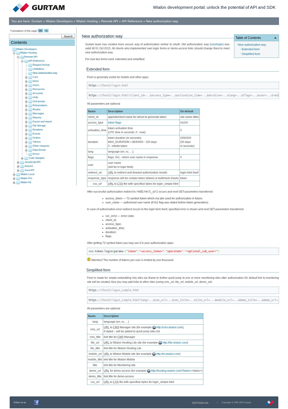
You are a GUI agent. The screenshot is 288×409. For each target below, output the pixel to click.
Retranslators (40, 105)
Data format (39, 149)
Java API (29, 170)
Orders (36, 137)
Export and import (42, 121)
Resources (39, 89)
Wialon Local (27, 174)
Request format (41, 64)
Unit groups (39, 101)
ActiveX (29, 166)
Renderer (38, 129)
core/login (217, 44)
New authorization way (162, 21)
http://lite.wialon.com (174, 342)
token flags (114, 122)
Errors (36, 154)
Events (36, 133)
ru (46, 30)
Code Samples (37, 158)
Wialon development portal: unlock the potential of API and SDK (214, 7)
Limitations (38, 68)
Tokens (37, 141)
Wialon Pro (26, 178)
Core (35, 77)
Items (36, 81)
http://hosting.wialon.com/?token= (171, 370)
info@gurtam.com (200, 402)
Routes (36, 109)
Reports (37, 117)
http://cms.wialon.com (169, 327)
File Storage (39, 125)
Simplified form (251, 54)
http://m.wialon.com (168, 353)
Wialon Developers (59, 21)
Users (36, 85)
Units (35, 97)
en (40, 30)
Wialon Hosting (87, 21)
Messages (38, 113)
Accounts (38, 93)
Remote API (109, 21)
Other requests (41, 145)
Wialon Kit (25, 182)
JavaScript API (32, 162)
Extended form (251, 49)
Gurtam (37, 21)
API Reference (132, 21)
